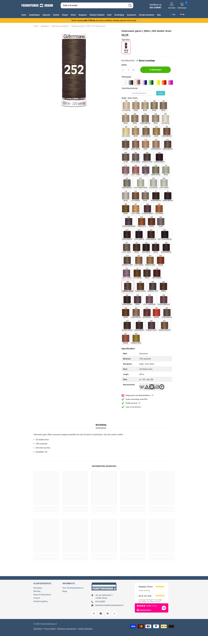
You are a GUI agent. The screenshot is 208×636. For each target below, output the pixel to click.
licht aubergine (149, 299)
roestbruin (157, 273)
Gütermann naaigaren (60, 26)
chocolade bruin (128, 221)
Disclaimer (38, 629)
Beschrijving (101, 425)
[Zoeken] (97, 5)
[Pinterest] (107, 613)
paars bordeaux (164, 299)
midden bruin (140, 286)
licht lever (126, 273)
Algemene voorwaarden (66, 629)
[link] (172, 14)
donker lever (147, 157)
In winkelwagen (155, 70)
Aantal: (124, 65)
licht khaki (164, 183)
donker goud (150, 260)
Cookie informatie (85, 629)
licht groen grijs (140, 183)
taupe (145, 170)
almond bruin (147, 208)
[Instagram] (100, 613)
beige (136, 105)
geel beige (126, 131)
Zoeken (160, 93)
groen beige (155, 170)
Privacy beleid (49, 629)
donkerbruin (156, 195)
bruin (126, 208)
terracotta (141, 221)
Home (36, 26)
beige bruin (135, 144)
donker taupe (151, 325)
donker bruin (159, 157)
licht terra (135, 170)
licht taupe (126, 247)
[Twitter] (114, 613)
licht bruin (138, 260)
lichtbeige (126, 105)
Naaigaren (45, 26)
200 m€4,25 (126, 51)
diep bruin (146, 247)
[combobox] (94, 5)
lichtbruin (135, 195)
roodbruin (147, 312)
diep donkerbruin (165, 234)
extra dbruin (139, 234)
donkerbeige (145, 118)
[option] (74, 69)
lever (126, 144)
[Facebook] (93, 613)
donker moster (164, 325)
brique (160, 260)
